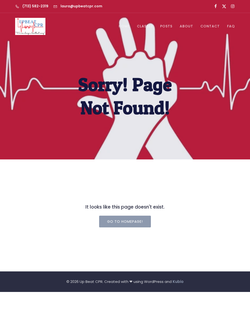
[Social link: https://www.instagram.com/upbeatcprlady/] (230, 6)
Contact (210, 26)
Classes (145, 26)
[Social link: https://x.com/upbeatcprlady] (222, 6)
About (186, 26)
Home (124, 26)
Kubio (178, 281)
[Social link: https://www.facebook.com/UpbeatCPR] (213, 6)
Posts (166, 26)
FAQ (231, 26)
